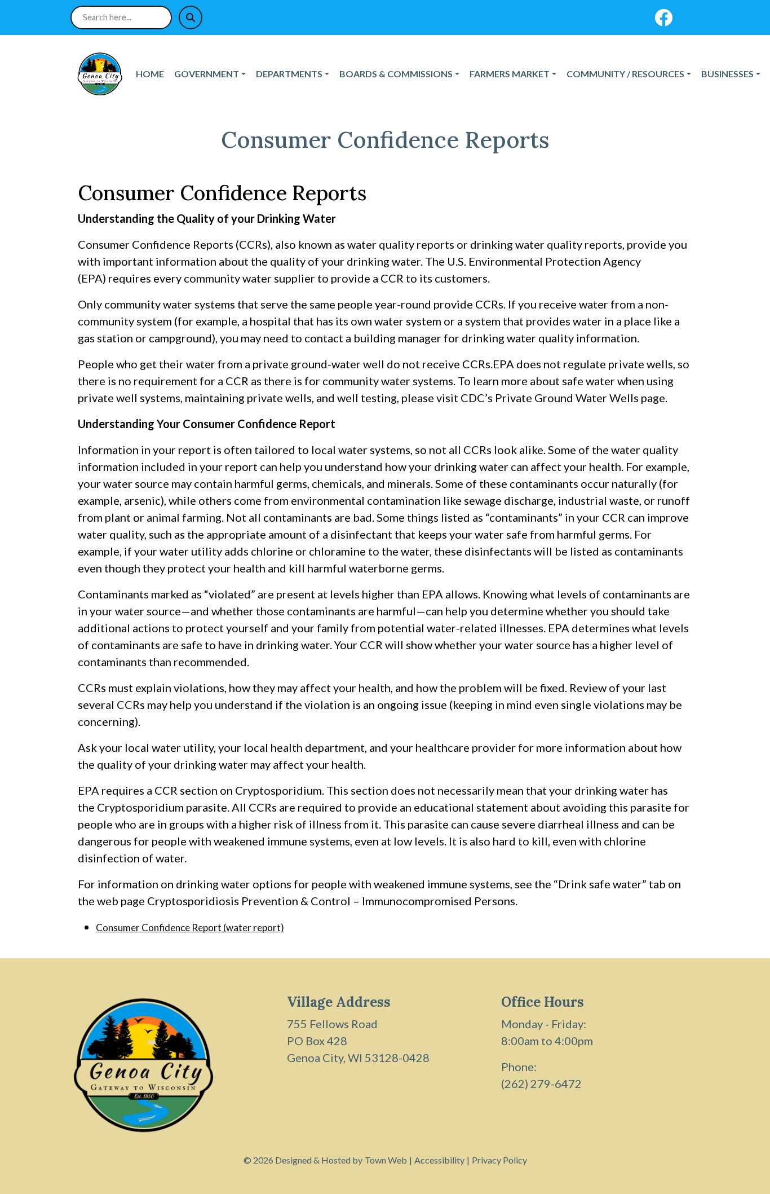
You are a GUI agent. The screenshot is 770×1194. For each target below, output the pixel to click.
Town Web (386, 1160)
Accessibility (439, 1160)
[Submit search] (190, 17)
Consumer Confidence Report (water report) (190, 927)
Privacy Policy (499, 1160)
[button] (210, 74)
